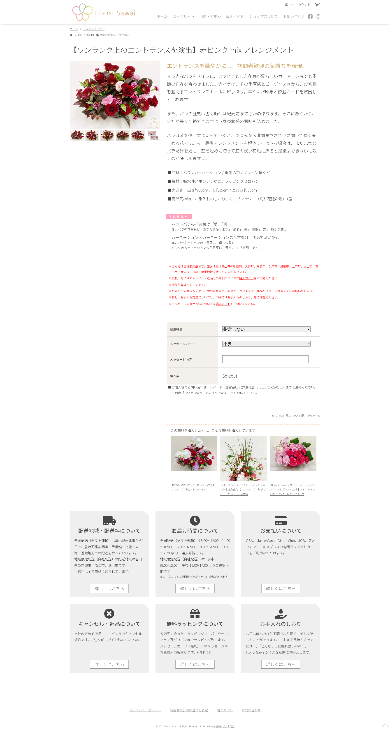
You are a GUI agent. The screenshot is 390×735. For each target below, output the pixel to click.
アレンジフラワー (93, 29)
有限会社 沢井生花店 (223, 726)
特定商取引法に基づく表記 (189, 710)
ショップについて (263, 16)
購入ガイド (235, 16)
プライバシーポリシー (145, 710)
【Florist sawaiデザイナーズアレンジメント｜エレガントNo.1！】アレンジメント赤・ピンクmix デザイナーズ (292, 489)
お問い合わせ (294, 16)
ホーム (162, 16)
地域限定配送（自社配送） (115, 35)
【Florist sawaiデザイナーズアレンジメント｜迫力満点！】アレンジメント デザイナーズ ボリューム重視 (243, 489)
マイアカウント (299, 4)
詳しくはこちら (109, 588)
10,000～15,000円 (83, 35)
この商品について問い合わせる (297, 415)
